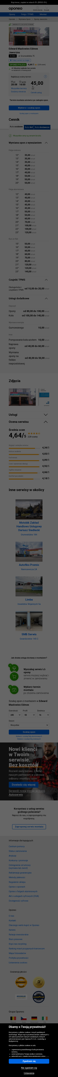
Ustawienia (29, 1073)
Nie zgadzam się (29, 1068)
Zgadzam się (29, 1061)
